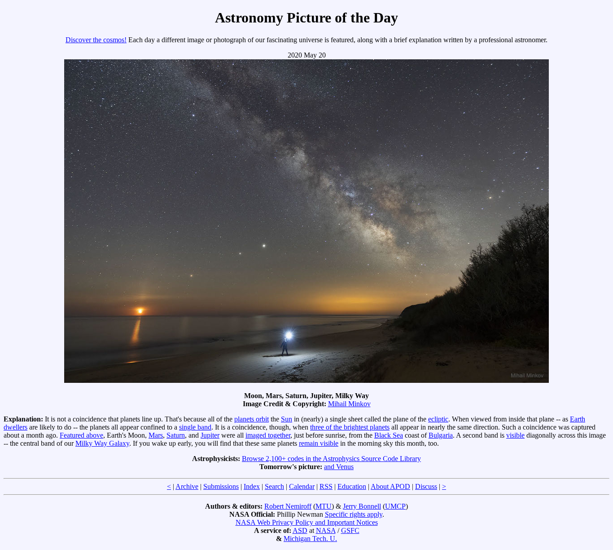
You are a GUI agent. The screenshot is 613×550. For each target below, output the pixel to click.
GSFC (350, 530)
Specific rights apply (353, 514)
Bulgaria (441, 435)
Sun (286, 419)
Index (252, 486)
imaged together (267, 435)
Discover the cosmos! (96, 40)
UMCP (395, 506)
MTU (323, 506)
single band (195, 427)
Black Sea (388, 435)
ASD (300, 530)
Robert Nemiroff (287, 506)
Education (351, 486)
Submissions (221, 486)
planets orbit (251, 419)
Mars (156, 435)
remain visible (318, 443)
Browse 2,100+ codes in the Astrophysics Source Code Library (331, 458)
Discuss (426, 486)
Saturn (175, 435)
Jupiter (210, 435)
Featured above (81, 435)
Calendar (302, 486)
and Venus (339, 466)
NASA (326, 530)
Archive (186, 486)
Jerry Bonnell (362, 506)
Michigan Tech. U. (310, 538)
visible (515, 435)
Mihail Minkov (349, 404)
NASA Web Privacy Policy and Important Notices (307, 522)
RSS (326, 486)
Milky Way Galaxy (102, 443)
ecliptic (438, 419)
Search (274, 486)
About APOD (390, 486)
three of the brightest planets (350, 427)
